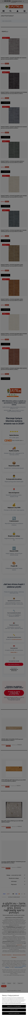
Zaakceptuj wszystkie (14, 1013)
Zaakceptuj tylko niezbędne (14, 1006)
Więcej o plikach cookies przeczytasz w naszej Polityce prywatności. (14, 1003)
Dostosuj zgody (14, 1009)
